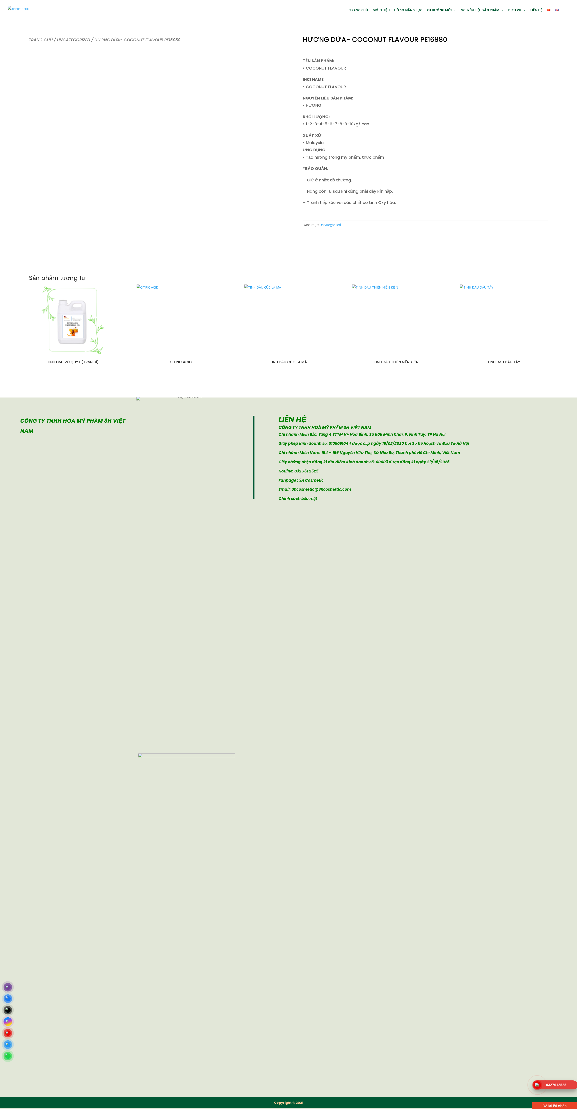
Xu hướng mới (439, 10)
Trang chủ (358, 10)
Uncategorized (73, 40)
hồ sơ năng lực (408, 10)
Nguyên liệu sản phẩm (480, 10)
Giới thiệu (381, 10)
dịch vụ (514, 10)
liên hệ (536, 10)
